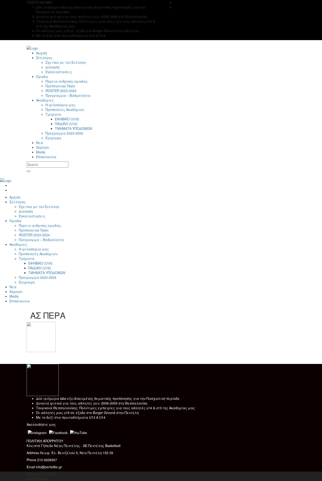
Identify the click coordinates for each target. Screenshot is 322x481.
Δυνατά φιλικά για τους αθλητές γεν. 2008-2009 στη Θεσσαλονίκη (91, 403)
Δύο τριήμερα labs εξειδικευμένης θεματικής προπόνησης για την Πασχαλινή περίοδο (107, 398)
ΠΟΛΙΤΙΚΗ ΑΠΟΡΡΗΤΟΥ (45, 441)
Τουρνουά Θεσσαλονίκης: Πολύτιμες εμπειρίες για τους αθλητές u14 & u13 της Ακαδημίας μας (115, 407)
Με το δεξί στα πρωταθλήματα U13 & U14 (70, 417)
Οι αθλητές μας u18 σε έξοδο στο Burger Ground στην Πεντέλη (87, 412)
